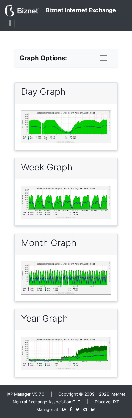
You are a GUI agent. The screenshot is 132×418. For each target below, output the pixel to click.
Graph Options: (43, 58)
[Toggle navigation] (10, 23)
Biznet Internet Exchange (80, 10)
